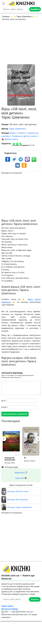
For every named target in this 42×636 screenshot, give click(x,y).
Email (4, 407)
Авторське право (9, 609)
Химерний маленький (9, 459)
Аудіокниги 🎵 (21, 472)
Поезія (21, 133)
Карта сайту (7, 606)
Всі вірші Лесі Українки (17, 499)
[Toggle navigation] (3, 3)
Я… (25, 458)
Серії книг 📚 (21, 478)
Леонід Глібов (9, 463)
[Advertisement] (21, 43)
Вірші (13, 133)
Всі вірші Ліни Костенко (18, 491)
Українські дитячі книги (24, 136)
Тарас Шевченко (17, 128)
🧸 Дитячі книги (9, 139)
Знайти (35, 9)
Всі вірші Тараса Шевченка (19, 507)
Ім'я (3, 400)
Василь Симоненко (31, 461)
